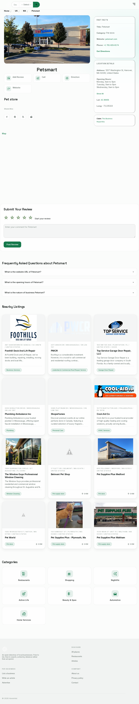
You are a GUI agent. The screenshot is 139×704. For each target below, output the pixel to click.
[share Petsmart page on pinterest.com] (15, 117)
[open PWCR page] (69, 328)
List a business (8, 673)
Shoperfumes (58, 414)
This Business (107, 118)
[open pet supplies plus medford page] (115, 451)
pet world (10, 537)
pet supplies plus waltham (111, 537)
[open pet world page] (23, 515)
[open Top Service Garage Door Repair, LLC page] (115, 328)
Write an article (8, 678)
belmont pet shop (60, 474)
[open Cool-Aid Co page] (115, 391)
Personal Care (58, 430)
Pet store (101, 494)
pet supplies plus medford (111, 474)
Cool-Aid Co (103, 414)
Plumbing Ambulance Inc (18, 414)
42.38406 (105, 100)
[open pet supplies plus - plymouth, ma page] (69, 515)
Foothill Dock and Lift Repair (20, 350)
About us (75, 673)
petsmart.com (111, 39)
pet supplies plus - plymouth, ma (68, 537)
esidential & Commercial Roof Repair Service (69, 370)
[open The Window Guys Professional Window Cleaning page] (23, 451)
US (16, 11)
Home (6, 11)
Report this (101, 122)
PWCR (54, 350)
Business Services (13, 370)
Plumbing (10, 430)
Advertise (6, 683)
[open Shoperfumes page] (69, 391)
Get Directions (103, 51)
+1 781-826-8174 (111, 45)
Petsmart (36, 11)
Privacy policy (77, 678)
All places (76, 652)
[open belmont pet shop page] (69, 451)
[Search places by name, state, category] (36, 4)
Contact (75, 683)
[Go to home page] (9, 4)
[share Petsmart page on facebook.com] (7, 117)
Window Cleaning (13, 494)
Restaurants (77, 656)
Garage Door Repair (105, 370)
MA (24, 11)
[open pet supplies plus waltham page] (115, 515)
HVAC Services (104, 430)
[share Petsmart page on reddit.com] (31, 117)
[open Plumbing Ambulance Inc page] (23, 391)
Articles (75, 661)
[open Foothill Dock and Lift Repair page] (23, 328)
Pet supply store (58, 494)
